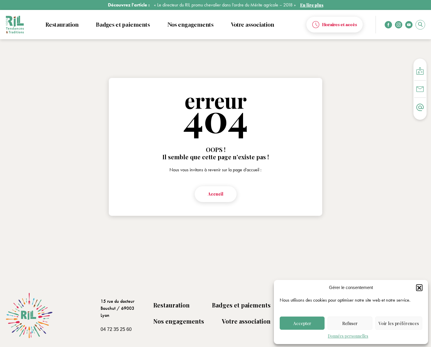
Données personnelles (348, 336)
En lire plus (311, 5)
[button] (419, 287)
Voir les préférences (399, 323)
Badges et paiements (241, 305)
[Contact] (420, 107)
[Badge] (420, 71)
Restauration (171, 305)
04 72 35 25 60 (116, 329)
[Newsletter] (420, 89)
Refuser (350, 323)
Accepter (302, 323)
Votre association (246, 321)
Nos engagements (178, 321)
